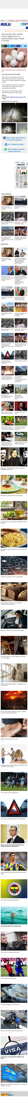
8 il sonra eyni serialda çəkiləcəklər (10, 952)
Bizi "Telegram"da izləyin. (16, 144)
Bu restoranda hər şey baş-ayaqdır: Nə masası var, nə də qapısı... (13, 657)
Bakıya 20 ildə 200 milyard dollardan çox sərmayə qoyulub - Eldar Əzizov (12, 845)
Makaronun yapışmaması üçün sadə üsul (12, 495)
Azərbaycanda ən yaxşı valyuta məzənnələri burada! (17, 31)
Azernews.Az (11, 20)
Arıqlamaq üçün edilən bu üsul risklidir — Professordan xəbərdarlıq (12, 603)
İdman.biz (18, 20)
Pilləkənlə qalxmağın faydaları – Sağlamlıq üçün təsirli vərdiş (13, 684)
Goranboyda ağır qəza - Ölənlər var (10, 1004)
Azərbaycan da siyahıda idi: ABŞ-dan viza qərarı (12, 1057)
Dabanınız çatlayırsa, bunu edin (9, 739)
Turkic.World (24, 20)
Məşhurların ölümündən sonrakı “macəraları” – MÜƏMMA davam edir (13, 468)
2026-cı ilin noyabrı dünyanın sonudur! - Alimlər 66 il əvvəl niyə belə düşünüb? (13, 712)
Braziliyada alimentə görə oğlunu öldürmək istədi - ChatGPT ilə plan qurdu (14, 765)
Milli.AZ (5, 24)
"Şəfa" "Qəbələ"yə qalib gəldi (8, 978)
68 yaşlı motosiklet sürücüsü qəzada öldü (12, 1030)
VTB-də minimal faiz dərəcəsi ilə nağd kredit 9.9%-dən (13, 70)
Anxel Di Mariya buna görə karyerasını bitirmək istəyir (13, 873)
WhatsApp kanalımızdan (17, 97)
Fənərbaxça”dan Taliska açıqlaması (10, 900)
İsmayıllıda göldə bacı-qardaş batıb (11, 926)
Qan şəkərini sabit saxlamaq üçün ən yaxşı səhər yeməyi (14, 549)
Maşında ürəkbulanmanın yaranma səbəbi (12, 630)
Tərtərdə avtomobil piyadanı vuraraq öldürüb (13, 819)
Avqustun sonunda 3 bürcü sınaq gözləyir (12, 577)
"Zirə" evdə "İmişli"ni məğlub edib (10, 792)
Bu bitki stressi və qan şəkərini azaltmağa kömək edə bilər (14, 522)
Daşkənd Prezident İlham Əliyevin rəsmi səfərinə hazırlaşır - (14, 1085)
